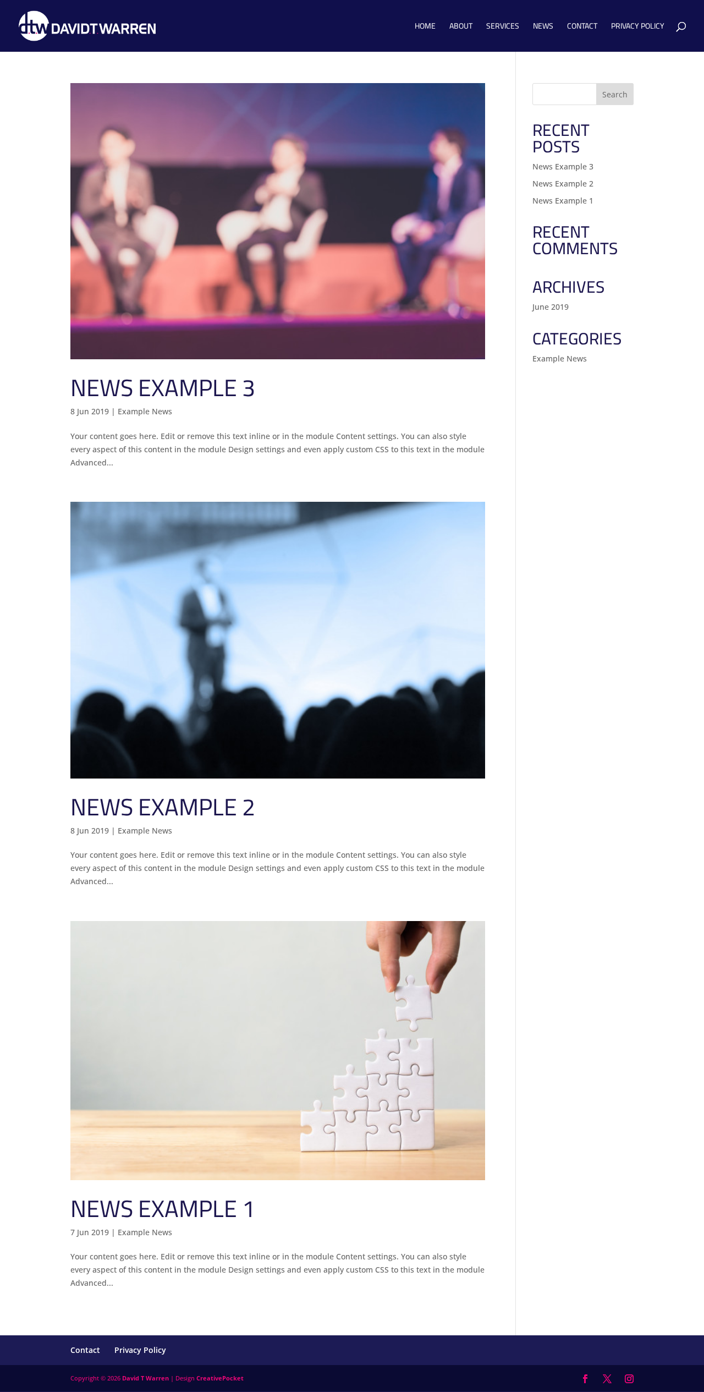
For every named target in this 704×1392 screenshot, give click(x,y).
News (543, 27)
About (460, 27)
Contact (582, 27)
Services (502, 27)
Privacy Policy (637, 27)
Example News (145, 411)
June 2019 (550, 307)
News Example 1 (162, 1208)
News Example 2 (162, 807)
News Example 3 (162, 387)
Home (425, 27)
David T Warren (145, 1378)
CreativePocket (220, 1378)
